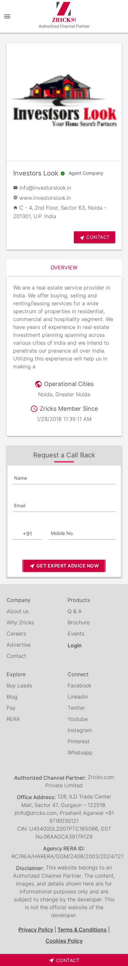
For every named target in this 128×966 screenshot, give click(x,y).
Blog (12, 696)
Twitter (76, 707)
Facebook (79, 685)
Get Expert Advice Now (64, 566)
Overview (64, 267)
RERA (13, 719)
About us (18, 611)
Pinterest (79, 741)
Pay (11, 707)
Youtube (78, 719)
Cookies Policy (64, 940)
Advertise (19, 644)
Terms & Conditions (82, 929)
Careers (16, 633)
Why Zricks (20, 622)
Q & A (75, 611)
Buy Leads (19, 685)
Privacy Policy (35, 929)
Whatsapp (80, 752)
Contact (16, 656)
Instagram (80, 730)
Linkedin (78, 696)
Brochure (79, 622)
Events (76, 633)
